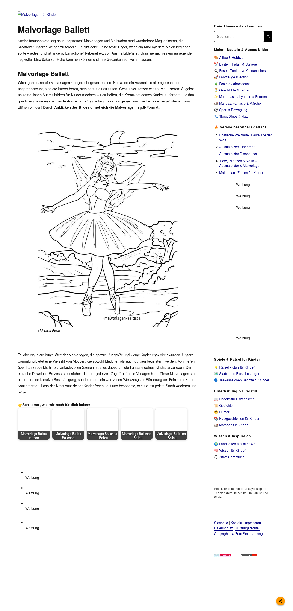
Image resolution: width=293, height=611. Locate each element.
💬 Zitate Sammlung (229, 456)
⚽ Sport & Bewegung (230, 109)
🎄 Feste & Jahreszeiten (232, 83)
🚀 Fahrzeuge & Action (231, 77)
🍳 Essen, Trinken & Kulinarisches (240, 70)
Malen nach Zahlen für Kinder (241, 172)
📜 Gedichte (223, 405)
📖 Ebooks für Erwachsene (234, 398)
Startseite (221, 522)
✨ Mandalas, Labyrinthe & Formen (240, 96)
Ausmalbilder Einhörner (236, 146)
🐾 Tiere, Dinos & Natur (231, 116)
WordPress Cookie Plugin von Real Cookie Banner (39, 607)
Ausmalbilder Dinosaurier (238, 153)
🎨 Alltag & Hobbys (228, 57)
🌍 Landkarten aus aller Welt (235, 443)
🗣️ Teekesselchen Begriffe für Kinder (241, 380)
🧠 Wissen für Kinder (230, 450)
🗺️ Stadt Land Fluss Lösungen (237, 373)
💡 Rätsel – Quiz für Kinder (234, 367)
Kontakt (236, 522)
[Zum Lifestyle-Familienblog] (243, 475)
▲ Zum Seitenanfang (247, 533)
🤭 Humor (221, 412)
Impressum (252, 522)
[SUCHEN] (268, 36)
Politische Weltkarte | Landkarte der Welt (245, 137)
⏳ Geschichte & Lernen (232, 90)
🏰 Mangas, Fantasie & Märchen (238, 103)
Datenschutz (223, 528)
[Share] (280, 601)
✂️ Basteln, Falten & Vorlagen (236, 64)
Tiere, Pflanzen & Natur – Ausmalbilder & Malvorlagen (240, 163)
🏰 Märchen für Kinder (231, 424)
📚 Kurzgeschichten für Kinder (236, 418)
